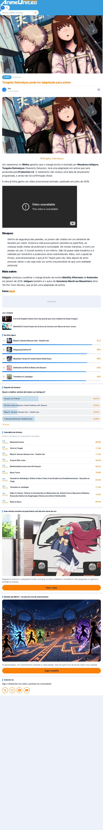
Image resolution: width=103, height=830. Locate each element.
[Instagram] (12, 690)
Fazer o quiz (51, 588)
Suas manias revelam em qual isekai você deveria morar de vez (30, 511)
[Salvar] (99, 90)
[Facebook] (19, 690)
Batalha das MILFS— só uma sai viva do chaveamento (26, 597)
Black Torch (15, 472)
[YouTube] (27, 690)
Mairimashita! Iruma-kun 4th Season (25, 466)
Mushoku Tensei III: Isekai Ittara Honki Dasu (32, 359)
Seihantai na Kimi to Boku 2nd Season (29, 367)
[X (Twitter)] (5, 690)
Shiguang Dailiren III (22, 350)
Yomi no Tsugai (16, 448)
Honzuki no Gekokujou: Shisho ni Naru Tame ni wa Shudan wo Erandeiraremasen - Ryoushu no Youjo (50, 479)
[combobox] (16, 12)
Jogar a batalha (51, 671)
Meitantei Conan (17, 442)
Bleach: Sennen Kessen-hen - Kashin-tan (31, 341)
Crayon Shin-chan (17, 460)
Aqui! (12, 291)
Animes (6, 77)
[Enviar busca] (35, 12)
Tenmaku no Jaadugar (23, 377)
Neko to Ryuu (15, 502)
